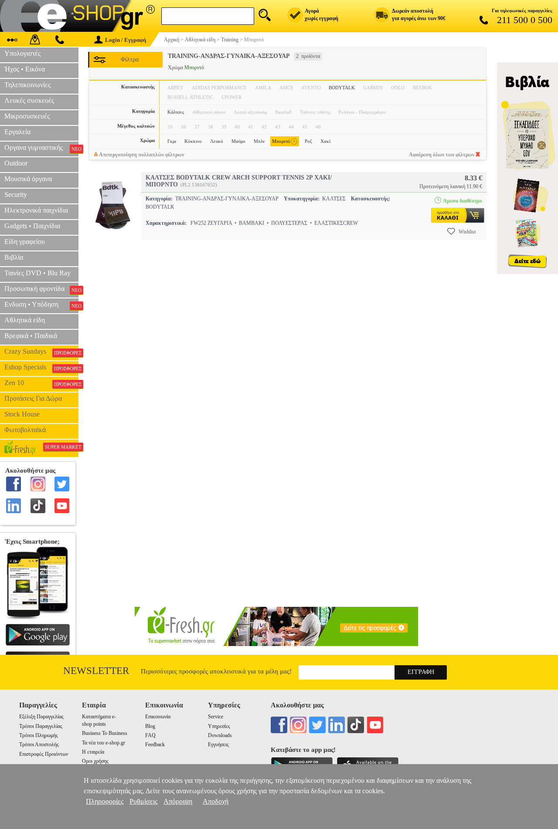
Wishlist (467, 232)
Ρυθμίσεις (143, 801)
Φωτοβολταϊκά (25, 429)
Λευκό (216, 141)
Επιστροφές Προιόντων (43, 754)
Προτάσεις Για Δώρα (33, 398)
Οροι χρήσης (95, 761)
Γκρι (171, 141)
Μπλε (259, 141)
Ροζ (308, 141)
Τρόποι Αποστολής (39, 744)
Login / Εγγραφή (125, 40)
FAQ (150, 735)
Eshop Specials (41, 367)
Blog (150, 726)
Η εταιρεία (93, 752)
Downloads (220, 735)
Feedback (155, 744)
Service (215, 717)
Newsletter (96, 670)
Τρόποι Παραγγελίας (40, 726)
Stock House (22, 414)
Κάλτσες (175, 112)
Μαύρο (238, 141)
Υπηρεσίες (219, 726)
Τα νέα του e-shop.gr (103, 743)
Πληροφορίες (104, 801)
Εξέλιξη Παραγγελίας (41, 717)
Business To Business (104, 733)
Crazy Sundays (41, 351)
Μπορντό (284, 141)
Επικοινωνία (157, 717)
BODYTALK (342, 87)
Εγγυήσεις (218, 744)
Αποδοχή (215, 801)
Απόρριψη (177, 801)
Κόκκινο (193, 141)
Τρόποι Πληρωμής (38, 735)
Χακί (325, 141)
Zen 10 (41, 383)
